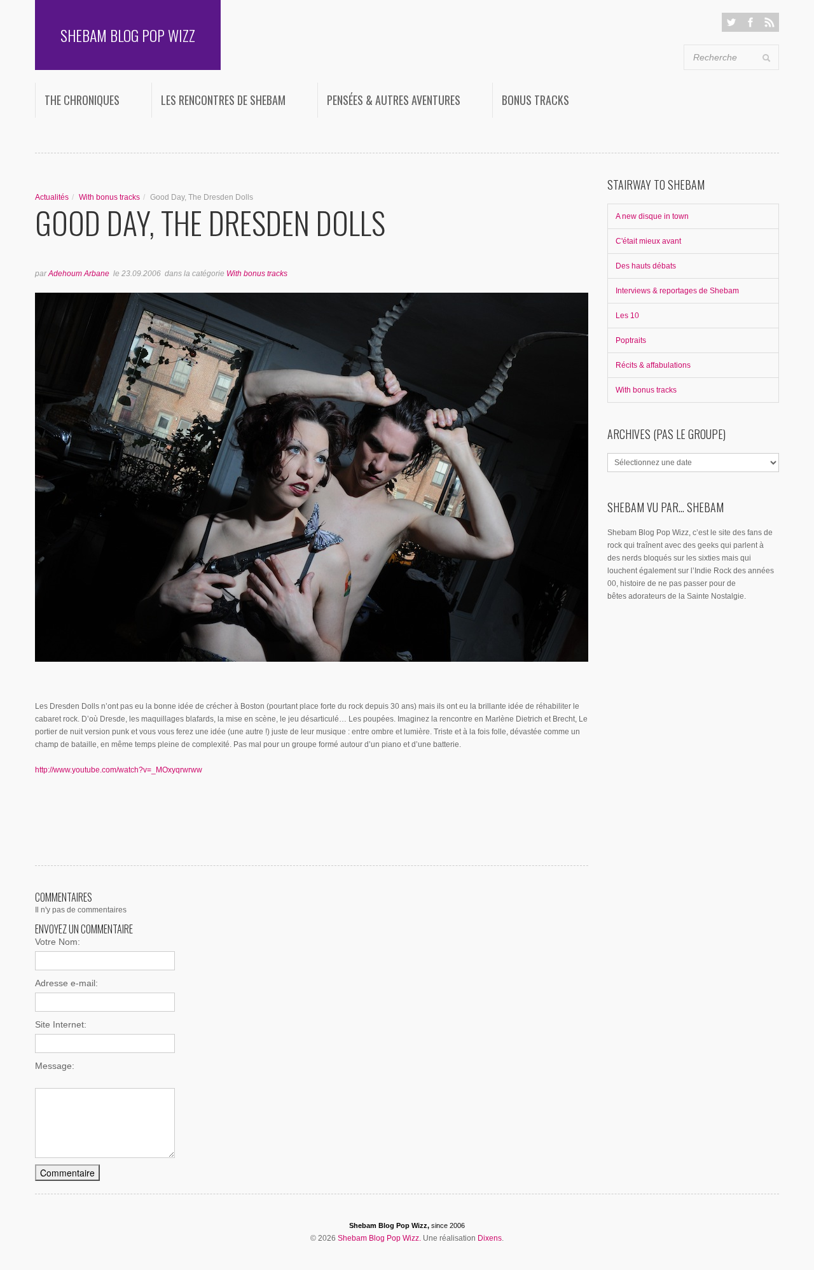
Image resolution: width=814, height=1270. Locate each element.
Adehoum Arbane (78, 273)
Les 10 (627, 315)
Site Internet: (60, 1024)
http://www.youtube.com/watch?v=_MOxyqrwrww (118, 769)
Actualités (52, 197)
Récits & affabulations (653, 365)
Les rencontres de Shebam (223, 100)
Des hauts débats (646, 266)
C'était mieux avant (648, 241)
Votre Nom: (57, 942)
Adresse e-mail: (66, 983)
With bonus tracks (109, 197)
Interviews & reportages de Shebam (677, 290)
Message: (54, 1066)
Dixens (490, 1238)
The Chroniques (82, 100)
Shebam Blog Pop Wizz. (379, 1238)
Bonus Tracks (535, 100)
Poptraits (631, 340)
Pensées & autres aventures (393, 100)
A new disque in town (652, 216)
